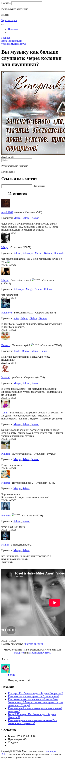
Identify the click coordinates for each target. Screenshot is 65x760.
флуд (23, 43)
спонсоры (50, 751)
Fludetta (5, 482)
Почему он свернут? (12, 643)
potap (16, 318)
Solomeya (27, 253)
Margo (17, 217)
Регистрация (15, 40)
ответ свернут (34, 643)
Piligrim (5, 453)
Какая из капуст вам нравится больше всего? (33, 696)
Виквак (5, 345)
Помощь (13, 29)
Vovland (5, 377)
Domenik (59, 253)
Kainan (35, 217)
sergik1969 (7, 212)
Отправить (39, 186)
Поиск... (6, 3)
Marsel (38, 253)
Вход (4, 40)
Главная (5, 37)
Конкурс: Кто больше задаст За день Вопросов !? (35, 693)
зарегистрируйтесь (40, 652)
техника (5, 43)
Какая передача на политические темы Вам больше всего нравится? (32, 722)
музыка (15, 43)
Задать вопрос (9, 20)
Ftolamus (6, 515)
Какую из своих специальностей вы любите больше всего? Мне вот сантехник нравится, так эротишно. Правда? (35, 702)
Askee (4, 754)
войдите (19, 652)
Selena (26, 217)
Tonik (17, 351)
